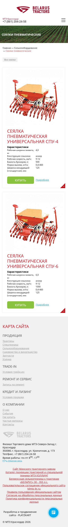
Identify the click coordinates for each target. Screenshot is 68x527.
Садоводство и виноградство (20, 352)
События (8, 413)
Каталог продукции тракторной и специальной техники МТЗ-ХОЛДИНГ (34, 474)
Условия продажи (13, 397)
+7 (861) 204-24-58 (14, 21)
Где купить (9, 417)
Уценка (7, 359)
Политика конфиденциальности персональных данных (34, 500)
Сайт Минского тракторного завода (34, 469)
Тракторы (8, 341)
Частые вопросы (13, 420)
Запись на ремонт (13, 384)
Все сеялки (10, 60)
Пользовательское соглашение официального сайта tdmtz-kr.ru (34, 487)
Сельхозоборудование (16, 348)
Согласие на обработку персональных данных (34, 495)
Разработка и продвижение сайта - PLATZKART (20, 513)
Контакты (8, 424)
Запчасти (8, 355)
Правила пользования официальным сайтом (34, 492)
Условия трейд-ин (13, 372)
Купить (20, 180)
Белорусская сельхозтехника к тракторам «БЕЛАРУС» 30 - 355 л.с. (34, 480)
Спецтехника (10, 344)
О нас (6, 409)
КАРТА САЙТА (16, 326)
